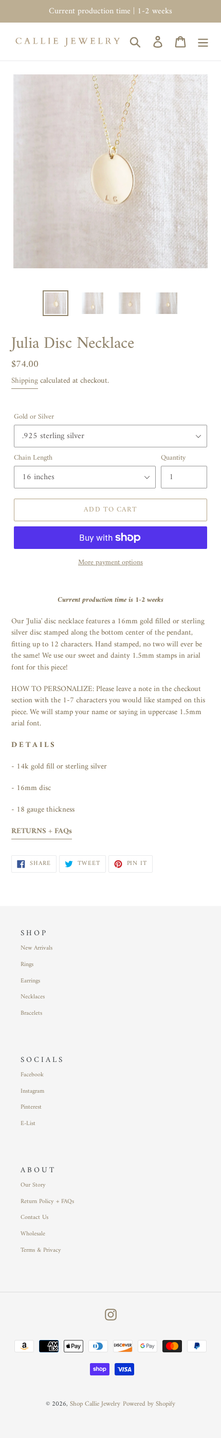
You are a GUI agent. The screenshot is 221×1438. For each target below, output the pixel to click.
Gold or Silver (34, 416)
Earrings (30, 981)
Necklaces (33, 997)
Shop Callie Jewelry (95, 1404)
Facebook (32, 1075)
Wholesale (33, 1234)
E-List (28, 1123)
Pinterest (31, 1107)
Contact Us (34, 1217)
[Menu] (203, 41)
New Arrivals (36, 948)
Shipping (24, 381)
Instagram (32, 1091)
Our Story (33, 1185)
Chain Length (33, 457)
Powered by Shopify (149, 1404)
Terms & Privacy (41, 1250)
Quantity (173, 457)
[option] (55, 303)
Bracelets (31, 1013)
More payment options (110, 562)
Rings (27, 964)
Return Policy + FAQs (47, 1201)
